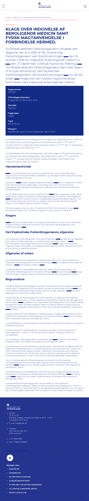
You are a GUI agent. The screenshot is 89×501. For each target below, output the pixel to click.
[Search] (85, 6)
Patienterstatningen (20, 477)
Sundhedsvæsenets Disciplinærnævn (37, 17)
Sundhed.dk (15, 473)
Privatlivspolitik (18, 493)
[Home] (44, 5)
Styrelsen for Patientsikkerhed (25, 485)
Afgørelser (17, 17)
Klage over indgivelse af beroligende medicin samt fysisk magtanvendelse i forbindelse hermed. (42, 20)
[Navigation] (3, 6)
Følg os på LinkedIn (17, 451)
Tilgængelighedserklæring (23, 489)
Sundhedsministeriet (19, 481)
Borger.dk (14, 469)
